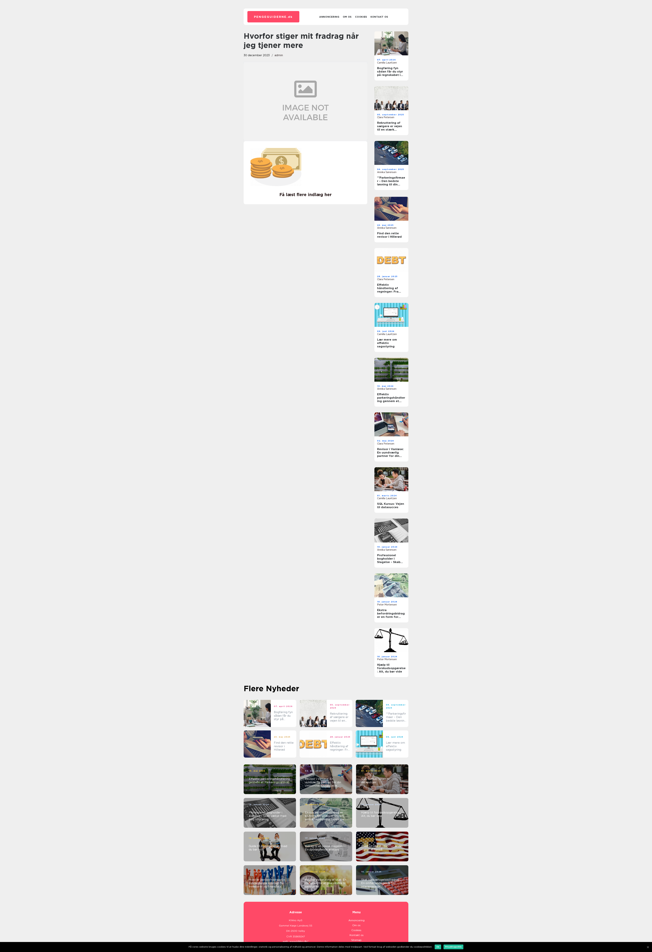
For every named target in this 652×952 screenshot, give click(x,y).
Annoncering (329, 16)
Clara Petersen (385, 117)
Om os (347, 16)
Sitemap (356, 940)
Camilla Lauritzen (387, 62)
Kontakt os (379, 16)
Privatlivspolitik (453, 947)
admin (279, 55)
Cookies (361, 16)
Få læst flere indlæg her (305, 194)
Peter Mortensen (387, 604)
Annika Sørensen (386, 172)
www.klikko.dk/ (298, 941)
